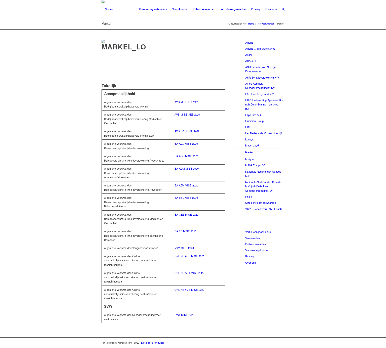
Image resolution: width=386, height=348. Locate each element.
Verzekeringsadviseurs (258, 232)
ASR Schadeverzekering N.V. (262, 77)
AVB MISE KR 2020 (186, 102)
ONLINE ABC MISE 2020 (189, 256)
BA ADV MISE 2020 (186, 185)
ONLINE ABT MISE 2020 (189, 273)
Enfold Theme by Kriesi (152, 342)
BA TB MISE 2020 (185, 231)
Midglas (249, 159)
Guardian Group (254, 121)
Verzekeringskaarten (257, 250)
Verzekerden (252, 238)
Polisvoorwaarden (265, 23)
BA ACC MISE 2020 (186, 156)
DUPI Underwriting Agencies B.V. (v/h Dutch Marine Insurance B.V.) (264, 104)
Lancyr (249, 139)
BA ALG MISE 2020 (186, 143)
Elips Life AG (253, 115)
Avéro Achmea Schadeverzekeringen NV (260, 86)
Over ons (250, 262)
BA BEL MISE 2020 (186, 198)
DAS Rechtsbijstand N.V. (259, 94)
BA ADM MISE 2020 (187, 168)
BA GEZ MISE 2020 (186, 214)
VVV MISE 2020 (184, 248)
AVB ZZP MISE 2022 (187, 131)
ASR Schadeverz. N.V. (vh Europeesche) (260, 69)
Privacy (249, 256)
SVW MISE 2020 (184, 315)
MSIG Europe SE (255, 165)
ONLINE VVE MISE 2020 (189, 290)
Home (251, 23)
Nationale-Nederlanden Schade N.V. (263, 174)
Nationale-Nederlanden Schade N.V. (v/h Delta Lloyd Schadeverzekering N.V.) (263, 186)
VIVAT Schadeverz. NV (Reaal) (263, 209)
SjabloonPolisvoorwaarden (260, 203)
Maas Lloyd (252, 145)
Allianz (249, 42)
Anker (248, 55)
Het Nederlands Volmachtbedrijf (263, 133)
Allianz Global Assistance (260, 48)
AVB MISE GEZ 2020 (187, 114)
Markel (106, 23)
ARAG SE (251, 61)
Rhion (248, 197)
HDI (247, 127)
